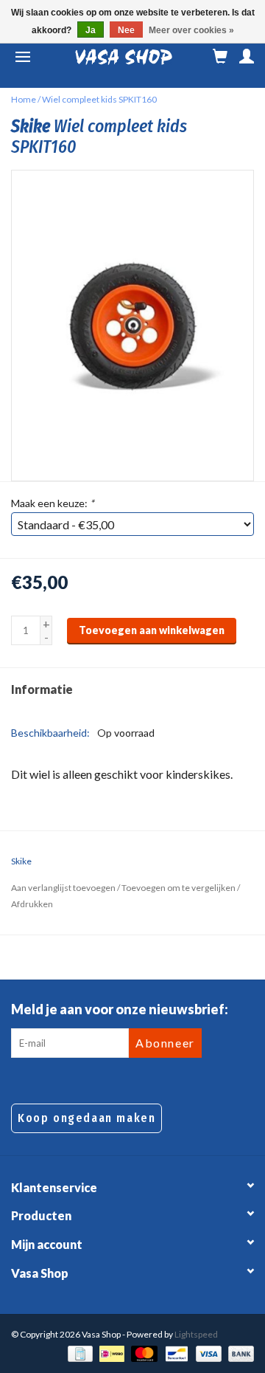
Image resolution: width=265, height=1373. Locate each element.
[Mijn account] (246, 57)
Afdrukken (32, 903)
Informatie (42, 689)
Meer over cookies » (191, 30)
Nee (126, 30)
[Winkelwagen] (220, 57)
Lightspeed (196, 1334)
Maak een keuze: (52, 503)
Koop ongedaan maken (86, 1118)
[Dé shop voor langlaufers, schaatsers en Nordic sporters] (123, 57)
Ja (90, 30)
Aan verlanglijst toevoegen (63, 887)
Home (23, 99)
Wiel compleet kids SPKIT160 (99, 99)
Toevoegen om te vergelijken (179, 887)
